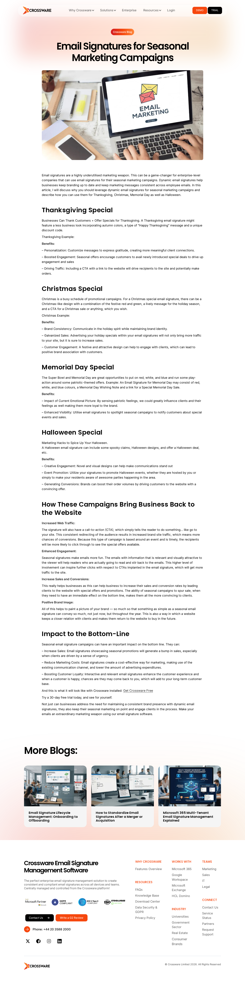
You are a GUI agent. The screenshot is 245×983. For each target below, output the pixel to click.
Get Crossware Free (138, 690)
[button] (81, 10)
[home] (37, 10)
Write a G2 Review (71, 917)
